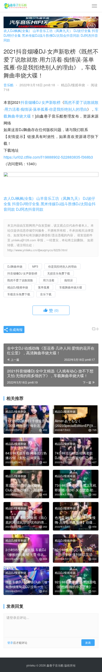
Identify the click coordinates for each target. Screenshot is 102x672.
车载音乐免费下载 (18, 294)
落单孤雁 (40, 109)
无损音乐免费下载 (58, 273)
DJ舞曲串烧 (14, 266)
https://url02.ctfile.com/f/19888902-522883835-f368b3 (48, 157)
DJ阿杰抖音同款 (29, 209)
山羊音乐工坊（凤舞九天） (53, 30)
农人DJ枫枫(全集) (17, 30)
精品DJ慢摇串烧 (73, 84)
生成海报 (15, 329)
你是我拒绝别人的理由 (68, 109)
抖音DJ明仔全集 (26, 203)
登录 (10, 642)
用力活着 (12, 109)
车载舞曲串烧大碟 (70, 287)
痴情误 (26, 109)
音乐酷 (9, 84)
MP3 (35, 266)
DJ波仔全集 (82, 30)
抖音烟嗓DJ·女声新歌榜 (40, 102)
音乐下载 (45, 294)
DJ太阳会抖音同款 (66, 35)
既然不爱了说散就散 (81, 102)
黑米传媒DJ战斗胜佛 (37, 35)
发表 (88, 642)
